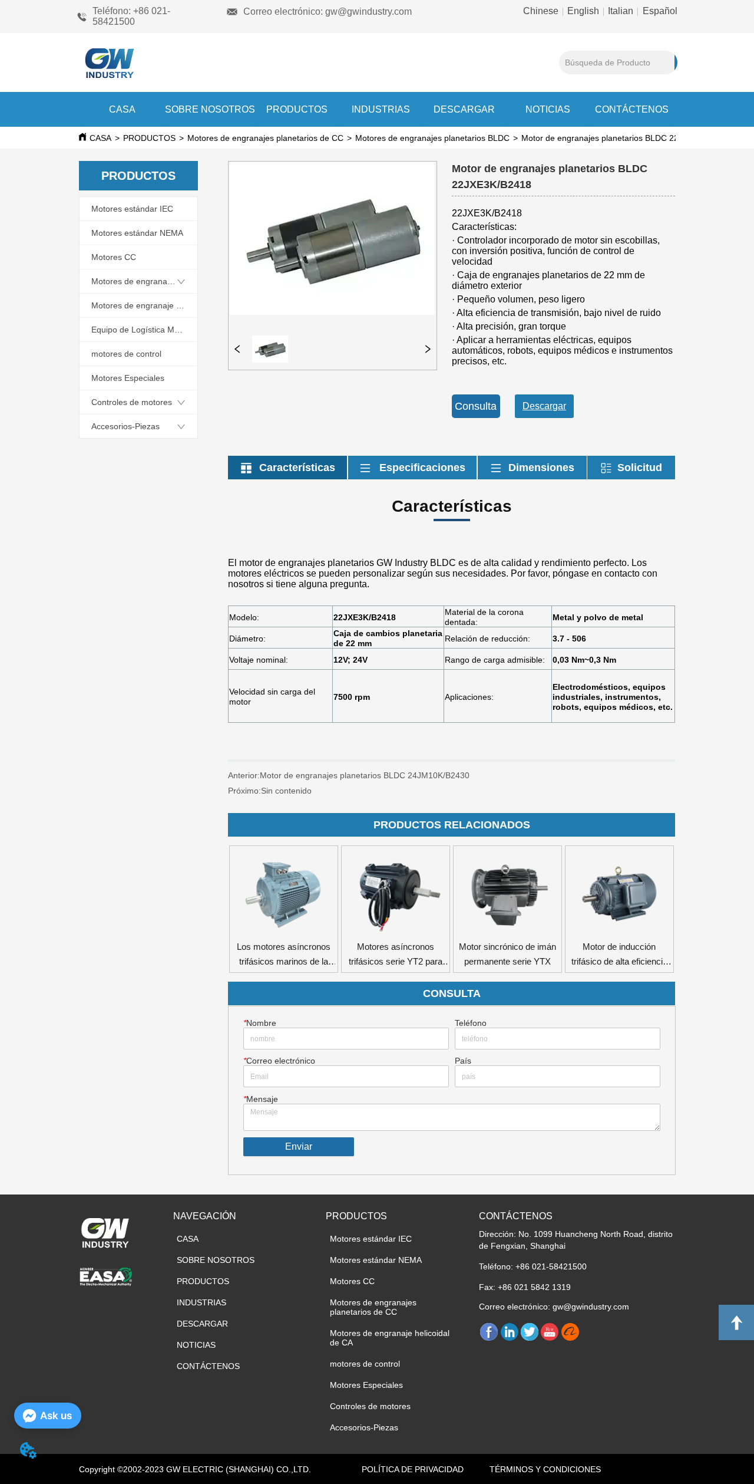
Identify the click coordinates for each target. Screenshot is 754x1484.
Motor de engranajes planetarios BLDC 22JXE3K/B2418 (625, 138)
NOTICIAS (547, 109)
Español (658, 11)
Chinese (542, 11)
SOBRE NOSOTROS (210, 109)
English (583, 11)
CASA (122, 109)
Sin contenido (286, 790)
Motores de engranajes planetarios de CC (265, 138)
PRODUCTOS (297, 109)
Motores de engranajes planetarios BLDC (432, 138)
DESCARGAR (464, 109)
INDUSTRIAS (381, 109)
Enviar (298, 1146)
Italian (621, 11)
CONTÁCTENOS (632, 109)
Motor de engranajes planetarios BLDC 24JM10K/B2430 (364, 775)
